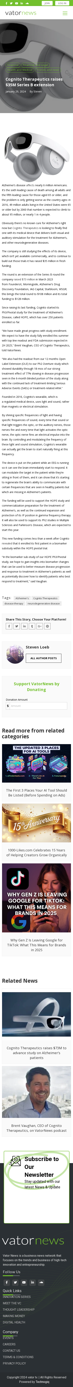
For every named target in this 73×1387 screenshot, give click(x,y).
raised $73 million (24, 279)
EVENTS (8, 1338)
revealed (7, 543)
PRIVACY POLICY (14, 1363)
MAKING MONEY (14, 1316)
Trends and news (48, 69)
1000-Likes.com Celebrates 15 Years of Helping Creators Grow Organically (36, 852)
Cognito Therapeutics (26, 228)
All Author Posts (44, 658)
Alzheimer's (22, 598)
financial (13, 65)
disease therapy (13, 603)
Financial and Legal (35, 65)
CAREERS (9, 1344)
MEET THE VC (12, 1303)
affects (30, 185)
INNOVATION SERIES (17, 1297)
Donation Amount (17, 699)
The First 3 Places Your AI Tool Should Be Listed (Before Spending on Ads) (36, 792)
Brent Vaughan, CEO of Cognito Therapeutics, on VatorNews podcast (36, 1128)
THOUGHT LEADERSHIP (19, 1309)
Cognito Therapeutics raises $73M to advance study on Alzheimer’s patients (36, 1053)
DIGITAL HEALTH (14, 1322)
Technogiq (42, 1382)
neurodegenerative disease (44, 603)
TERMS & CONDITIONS (18, 1357)
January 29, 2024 (16, 91)
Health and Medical (20, 69)
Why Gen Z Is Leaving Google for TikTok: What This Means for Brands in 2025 (36, 945)
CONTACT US (11, 1350)
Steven (38, 91)
